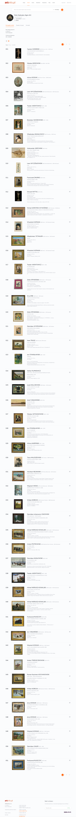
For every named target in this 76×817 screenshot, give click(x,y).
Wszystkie (13, 44)
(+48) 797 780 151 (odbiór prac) (24, 807)
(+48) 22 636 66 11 (22, 806)
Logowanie (63, 2)
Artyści (33, 2)
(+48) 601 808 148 (22, 812)
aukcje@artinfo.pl (22, 816)
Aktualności (38, 2)
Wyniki (28, 2)
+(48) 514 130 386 (22, 809)
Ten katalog (57, 9)
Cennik (53, 2)
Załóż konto (69, 2)
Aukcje (24, 2)
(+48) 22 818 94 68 (22, 805)
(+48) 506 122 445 (22, 814)
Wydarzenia (44, 2)
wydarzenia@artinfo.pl (23, 810)
